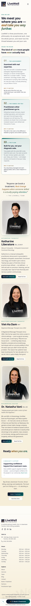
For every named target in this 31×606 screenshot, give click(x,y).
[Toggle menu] (28, 4)
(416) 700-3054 (7, 541)
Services (3, 572)
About (3, 569)
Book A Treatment (15, 494)
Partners (3, 584)
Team (2, 574)
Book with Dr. (6, 441)
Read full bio (22, 276)
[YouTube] (8, 529)
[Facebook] (2, 529)
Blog (2, 577)
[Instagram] (5, 529)
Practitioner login (6, 586)
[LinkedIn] (10, 529)
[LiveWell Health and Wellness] (10, 4)
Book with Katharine (8, 276)
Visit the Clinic (15, 498)
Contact (3, 579)
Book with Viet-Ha (8, 359)
